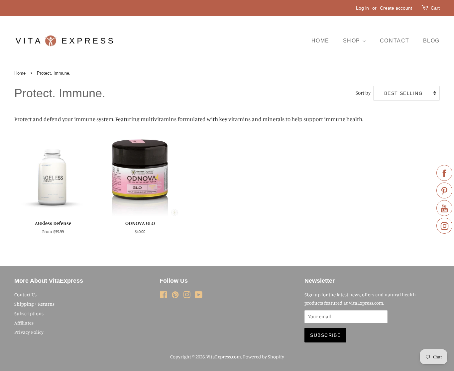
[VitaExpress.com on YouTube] (198, 296)
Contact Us (25, 294)
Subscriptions (29, 313)
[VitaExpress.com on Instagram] (186, 296)
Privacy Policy (29, 332)
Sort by (363, 93)
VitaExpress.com (223, 356)
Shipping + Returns (34, 304)
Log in (362, 8)
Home (20, 73)
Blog (431, 40)
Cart (435, 8)
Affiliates (24, 323)
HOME (320, 40)
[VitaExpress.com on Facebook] (163, 296)
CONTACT (394, 40)
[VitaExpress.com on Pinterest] (175, 296)
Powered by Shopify (263, 356)
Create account (396, 8)
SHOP (352, 40)
